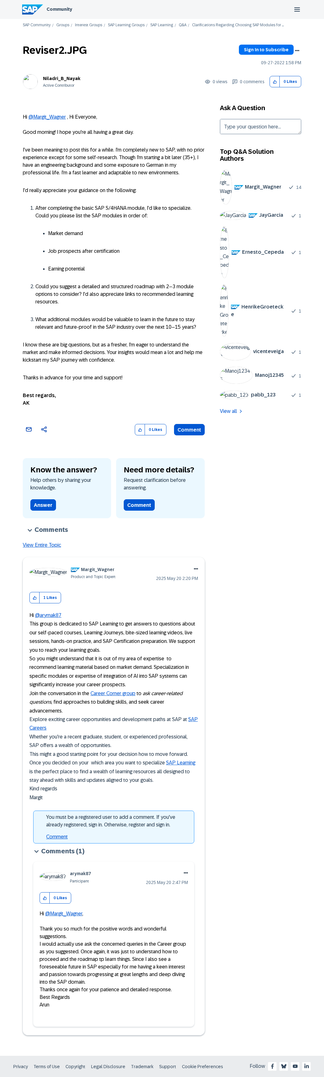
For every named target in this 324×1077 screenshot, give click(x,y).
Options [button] (297, 50)
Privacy (20, 1066)
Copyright (75, 1066)
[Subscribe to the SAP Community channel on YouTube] (295, 1066)
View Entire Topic (42, 545)
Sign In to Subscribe (266, 49)
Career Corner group (112, 693)
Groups (62, 25)
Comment (189, 430)
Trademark (142, 1066)
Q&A (182, 25)
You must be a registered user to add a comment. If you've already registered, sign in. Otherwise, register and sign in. (110, 820)
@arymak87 (48, 615)
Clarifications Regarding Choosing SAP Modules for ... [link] (238, 25)
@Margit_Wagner (47, 117)
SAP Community (37, 25)
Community (59, 9)
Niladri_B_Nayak (61, 78)
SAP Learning (161, 25)
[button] (275, 81)
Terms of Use (47, 1066)
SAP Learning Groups (126, 25)
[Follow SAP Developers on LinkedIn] (306, 1066)
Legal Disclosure (108, 1066)
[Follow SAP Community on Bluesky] (283, 1066)
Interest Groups (88, 25)
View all (228, 411)
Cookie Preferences (202, 1066)
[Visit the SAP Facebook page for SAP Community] (272, 1066)
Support (167, 1066)
